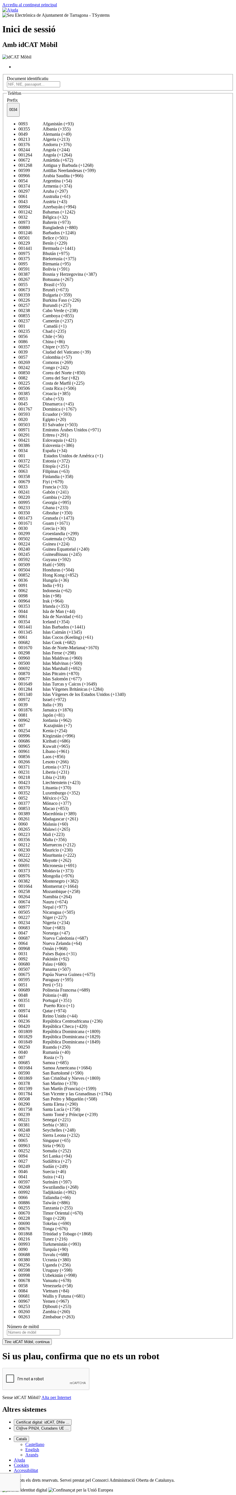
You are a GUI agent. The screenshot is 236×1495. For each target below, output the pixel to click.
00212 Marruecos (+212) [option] (46, 844)
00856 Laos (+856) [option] (41, 756)
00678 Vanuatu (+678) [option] (44, 1280)
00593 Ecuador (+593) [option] (44, 414)
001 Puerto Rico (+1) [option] (46, 1005)
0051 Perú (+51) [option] (40, 984)
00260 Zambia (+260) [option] (44, 1311)
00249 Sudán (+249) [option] (43, 1166)
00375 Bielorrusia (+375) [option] (47, 258)
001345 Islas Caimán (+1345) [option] (50, 632)
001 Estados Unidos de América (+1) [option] (60, 455)
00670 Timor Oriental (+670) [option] (50, 1213)
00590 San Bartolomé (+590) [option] (50, 1073)
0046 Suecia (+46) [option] (42, 1171)
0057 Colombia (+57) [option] (45, 357)
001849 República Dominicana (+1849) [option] (59, 1041)
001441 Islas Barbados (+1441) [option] (51, 626)
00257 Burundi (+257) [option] (44, 305)
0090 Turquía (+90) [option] (43, 1249)
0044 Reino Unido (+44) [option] (47, 1015)
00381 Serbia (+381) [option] (43, 1124)
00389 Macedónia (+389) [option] (47, 813)
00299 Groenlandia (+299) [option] (48, 533)
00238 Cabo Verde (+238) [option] (48, 310)
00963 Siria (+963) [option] (41, 1145)
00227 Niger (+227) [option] (42, 917)
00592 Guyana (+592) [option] (44, 559)
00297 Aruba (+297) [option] (43, 191)
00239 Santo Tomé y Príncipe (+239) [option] (58, 1114)
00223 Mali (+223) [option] (41, 834)
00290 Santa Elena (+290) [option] (48, 1104)
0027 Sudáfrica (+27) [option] (44, 1161)
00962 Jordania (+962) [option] (44, 720)
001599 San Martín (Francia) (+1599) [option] (57, 1088)
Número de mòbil (23, 1326)
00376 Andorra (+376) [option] (44, 144)
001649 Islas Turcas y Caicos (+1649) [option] (57, 684)
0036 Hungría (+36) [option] (43, 580)
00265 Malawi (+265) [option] (44, 829)
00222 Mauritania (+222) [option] (47, 855)
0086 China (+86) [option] (41, 341)
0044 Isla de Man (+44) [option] (46, 611)
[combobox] (13, 110)
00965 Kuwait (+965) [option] (44, 746)
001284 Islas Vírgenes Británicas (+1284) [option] (60, 689)
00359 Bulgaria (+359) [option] (45, 294)
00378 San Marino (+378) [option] (47, 1083)
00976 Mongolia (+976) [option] (46, 875)
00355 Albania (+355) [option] (44, 129)
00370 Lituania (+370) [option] (44, 787)
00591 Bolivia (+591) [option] (43, 269)
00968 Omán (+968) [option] (42, 948)
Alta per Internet (56, 1397)
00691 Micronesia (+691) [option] (47, 865)
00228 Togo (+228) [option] (42, 1218)
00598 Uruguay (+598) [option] (45, 1270)
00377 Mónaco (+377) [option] (44, 803)
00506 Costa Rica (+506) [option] (47, 388)
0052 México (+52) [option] (43, 798)
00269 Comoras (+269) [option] (45, 362)
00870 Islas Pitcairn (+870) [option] (48, 673)
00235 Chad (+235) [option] (42, 331)
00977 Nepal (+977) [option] (42, 907)
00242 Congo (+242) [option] (43, 367)
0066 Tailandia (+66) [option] (44, 1197)
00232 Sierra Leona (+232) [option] (48, 1135)
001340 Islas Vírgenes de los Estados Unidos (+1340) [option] (71, 694)
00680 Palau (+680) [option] (42, 964)
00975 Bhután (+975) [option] (43, 253)
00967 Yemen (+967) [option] (43, 1301)
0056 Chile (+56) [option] (41, 336)
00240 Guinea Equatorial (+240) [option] (53, 549)
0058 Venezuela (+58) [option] (45, 1285)
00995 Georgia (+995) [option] (44, 502)
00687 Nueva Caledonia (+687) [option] (53, 938)
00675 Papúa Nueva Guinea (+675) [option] (56, 974)
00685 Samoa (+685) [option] (43, 1062)
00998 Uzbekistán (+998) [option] (47, 1275)
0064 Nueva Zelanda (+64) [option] (50, 943)
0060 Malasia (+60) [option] (43, 824)
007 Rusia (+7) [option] (40, 1057)
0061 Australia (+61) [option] (44, 196)
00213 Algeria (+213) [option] (44, 139)
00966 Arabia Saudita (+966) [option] (50, 175)
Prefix (12, 100)
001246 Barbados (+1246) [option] (47, 232)
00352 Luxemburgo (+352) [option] (49, 792)
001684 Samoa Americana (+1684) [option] (55, 1067)
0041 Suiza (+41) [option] (41, 1176)
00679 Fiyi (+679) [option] (40, 481)
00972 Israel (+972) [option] (42, 699)
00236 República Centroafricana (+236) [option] (60, 1021)
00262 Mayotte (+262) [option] (44, 860)
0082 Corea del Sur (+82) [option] (48, 377)
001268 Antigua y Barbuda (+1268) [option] (55, 165)
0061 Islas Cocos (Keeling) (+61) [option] (55, 637)
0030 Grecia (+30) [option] (42, 528)
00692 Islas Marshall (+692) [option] (49, 668)
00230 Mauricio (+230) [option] (45, 849)
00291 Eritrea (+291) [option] (43, 435)
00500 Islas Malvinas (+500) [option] (50, 663)
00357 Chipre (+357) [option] (43, 346)
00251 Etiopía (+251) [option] (43, 466)
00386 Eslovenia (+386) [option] (46, 445)
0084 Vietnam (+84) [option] (43, 1290)
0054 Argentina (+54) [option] (45, 180)
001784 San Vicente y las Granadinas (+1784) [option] (65, 1093)
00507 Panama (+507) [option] (44, 969)
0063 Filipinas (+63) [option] (43, 471)
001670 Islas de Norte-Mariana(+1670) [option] (58, 647)
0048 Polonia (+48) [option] (43, 995)
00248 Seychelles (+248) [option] (46, 1130)
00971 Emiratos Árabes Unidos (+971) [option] (59, 429)
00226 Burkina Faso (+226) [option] (49, 300)
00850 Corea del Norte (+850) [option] (51, 372)
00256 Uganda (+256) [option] (44, 1264)
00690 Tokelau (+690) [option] (44, 1223)
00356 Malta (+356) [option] (42, 839)
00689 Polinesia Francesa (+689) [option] (54, 990)
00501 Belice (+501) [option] (43, 237)
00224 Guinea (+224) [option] (43, 543)
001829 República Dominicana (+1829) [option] (59, 1036)
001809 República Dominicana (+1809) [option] (59, 1031)
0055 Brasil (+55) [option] (42, 284)
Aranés (31, 1454)
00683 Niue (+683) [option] (41, 927)
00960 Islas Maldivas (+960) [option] (50, 658)
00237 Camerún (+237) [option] (45, 320)
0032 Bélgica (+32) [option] (43, 217)
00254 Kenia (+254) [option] (42, 730)
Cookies (21, 1465)
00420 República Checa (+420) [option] (52, 1026)
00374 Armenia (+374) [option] (45, 186)
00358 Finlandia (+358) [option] (45, 476)
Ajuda (19, 1460)
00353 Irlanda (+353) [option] (43, 606)
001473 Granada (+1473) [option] (46, 518)
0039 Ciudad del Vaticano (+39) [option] (54, 352)
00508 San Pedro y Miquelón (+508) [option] (57, 1098)
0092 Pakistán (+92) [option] (43, 958)
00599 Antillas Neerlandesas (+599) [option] (57, 170)
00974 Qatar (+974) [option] (42, 1010)
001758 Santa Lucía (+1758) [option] (49, 1109)
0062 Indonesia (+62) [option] (44, 590)
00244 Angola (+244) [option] (44, 149)
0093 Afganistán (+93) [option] (46, 123)
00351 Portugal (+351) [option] (44, 1000)
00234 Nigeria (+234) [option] (44, 922)
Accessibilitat (26, 1470)
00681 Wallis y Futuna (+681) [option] (51, 1296)
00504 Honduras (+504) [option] (46, 569)
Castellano (34, 1444)
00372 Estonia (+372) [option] (44, 460)
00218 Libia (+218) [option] (42, 777)
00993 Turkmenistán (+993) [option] (49, 1244)
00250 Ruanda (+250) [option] (44, 1047)
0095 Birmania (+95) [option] (44, 263)
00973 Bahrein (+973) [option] (44, 222)
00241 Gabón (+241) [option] (43, 492)
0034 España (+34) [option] (42, 450)
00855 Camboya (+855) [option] (46, 315)
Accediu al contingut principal (29, 4)
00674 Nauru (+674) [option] (43, 901)
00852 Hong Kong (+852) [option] (48, 575)
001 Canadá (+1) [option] (42, 326)
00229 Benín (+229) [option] (42, 243)
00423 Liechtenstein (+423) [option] (49, 782)
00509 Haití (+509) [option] (41, 564)
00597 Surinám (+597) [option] (44, 1181)
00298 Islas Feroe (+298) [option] (47, 652)
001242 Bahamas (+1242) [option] (46, 211)
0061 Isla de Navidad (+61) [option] (50, 616)
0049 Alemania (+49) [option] (44, 134)
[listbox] (118, 720)
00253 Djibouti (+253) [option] (44, 1306)
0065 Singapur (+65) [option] (44, 1140)
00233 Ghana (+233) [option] (43, 507)
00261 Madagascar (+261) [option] (48, 818)
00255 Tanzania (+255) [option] (45, 1207)
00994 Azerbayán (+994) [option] (47, 206)
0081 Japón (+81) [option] (41, 715)
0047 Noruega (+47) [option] (44, 932)
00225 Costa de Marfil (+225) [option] (51, 383)
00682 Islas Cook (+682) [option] (46, 642)
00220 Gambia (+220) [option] (44, 497)
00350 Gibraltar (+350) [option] (45, 512)
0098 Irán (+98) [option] (39, 595)
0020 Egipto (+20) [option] (42, 419)
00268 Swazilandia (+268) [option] (48, 1187)
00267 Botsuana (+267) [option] (45, 279)
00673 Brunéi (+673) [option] (43, 289)
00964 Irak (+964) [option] (40, 601)
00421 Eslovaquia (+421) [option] (47, 440)
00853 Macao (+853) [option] (43, 808)
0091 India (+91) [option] (40, 585)
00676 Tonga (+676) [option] (43, 1228)
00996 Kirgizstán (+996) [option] (46, 735)
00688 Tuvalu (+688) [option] (43, 1254)
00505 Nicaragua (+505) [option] (46, 912)
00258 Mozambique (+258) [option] (49, 891)
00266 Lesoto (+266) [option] (43, 761)
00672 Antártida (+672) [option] (45, 160)
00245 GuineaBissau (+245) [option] (49, 554)
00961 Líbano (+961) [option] (43, 751)
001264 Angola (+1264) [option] (45, 154)
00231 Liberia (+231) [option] (43, 772)
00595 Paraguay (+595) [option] (45, 979)
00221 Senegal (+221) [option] (44, 1119)
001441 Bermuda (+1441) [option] (46, 248)
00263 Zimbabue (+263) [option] (46, 1316)
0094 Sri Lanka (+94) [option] (45, 1156)
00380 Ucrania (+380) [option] (44, 1259)
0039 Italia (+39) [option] (40, 704)
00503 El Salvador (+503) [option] (47, 424)
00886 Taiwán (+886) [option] (44, 1202)
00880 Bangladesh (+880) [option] (47, 227)
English (32, 1449)
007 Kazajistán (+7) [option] (45, 725)
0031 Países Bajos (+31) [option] (47, 953)
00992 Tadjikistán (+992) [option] (47, 1192)
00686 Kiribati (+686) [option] (44, 741)
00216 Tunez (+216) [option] (42, 1239)
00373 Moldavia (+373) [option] (45, 870)
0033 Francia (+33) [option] (42, 486)
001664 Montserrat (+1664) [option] (48, 886)
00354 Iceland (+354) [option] (43, 621)
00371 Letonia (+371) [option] (44, 767)
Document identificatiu (27, 78)
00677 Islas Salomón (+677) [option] (49, 678)
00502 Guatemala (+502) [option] (47, 538)
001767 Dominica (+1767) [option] (47, 409)
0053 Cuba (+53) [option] (41, 398)
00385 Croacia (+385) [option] (44, 393)
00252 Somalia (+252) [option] (44, 1150)
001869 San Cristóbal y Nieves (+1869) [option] (59, 1078)
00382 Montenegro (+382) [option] (48, 881)
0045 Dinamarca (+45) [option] (46, 403)
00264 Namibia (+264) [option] (45, 896)
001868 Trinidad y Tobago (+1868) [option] (55, 1233)
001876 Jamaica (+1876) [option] (45, 709)
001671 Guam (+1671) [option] (44, 523)
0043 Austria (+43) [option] (42, 201)
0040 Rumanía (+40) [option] (44, 1052)
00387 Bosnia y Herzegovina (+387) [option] (57, 274)
